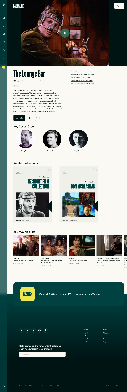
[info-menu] (3, 386)
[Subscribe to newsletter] (63, 354)
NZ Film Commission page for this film (82, 84)
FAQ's (105, 342)
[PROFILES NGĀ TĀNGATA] (3, 58)
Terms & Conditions (48, 386)
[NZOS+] (3, 67)
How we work (107, 336)
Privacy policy (23, 386)
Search (85, 333)
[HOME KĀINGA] (3, 18)
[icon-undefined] (29, 118)
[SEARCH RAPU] (3, 26)
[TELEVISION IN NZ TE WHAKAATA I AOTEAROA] (3, 34)
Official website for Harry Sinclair (81, 77)
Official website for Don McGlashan (82, 80)
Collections (87, 336)
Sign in (119, 5)
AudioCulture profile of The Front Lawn (82, 74)
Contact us (106, 339)
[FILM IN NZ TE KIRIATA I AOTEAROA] (3, 42)
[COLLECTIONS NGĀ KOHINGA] (3, 50)
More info (19, 118)
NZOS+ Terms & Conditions (64, 386)
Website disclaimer (34, 386)
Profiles (86, 342)
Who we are (107, 333)
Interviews (86, 339)
